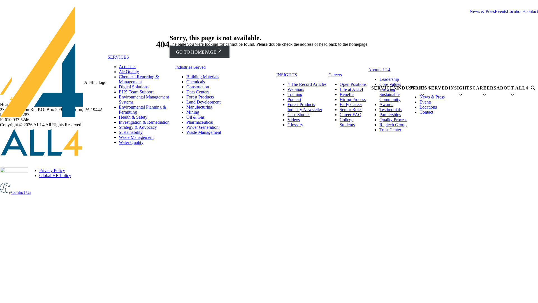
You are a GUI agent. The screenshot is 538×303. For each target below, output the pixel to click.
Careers (335, 74)
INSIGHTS (286, 74)
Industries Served (190, 67)
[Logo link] (42, 82)
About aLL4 (379, 69)
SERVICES (118, 57)
